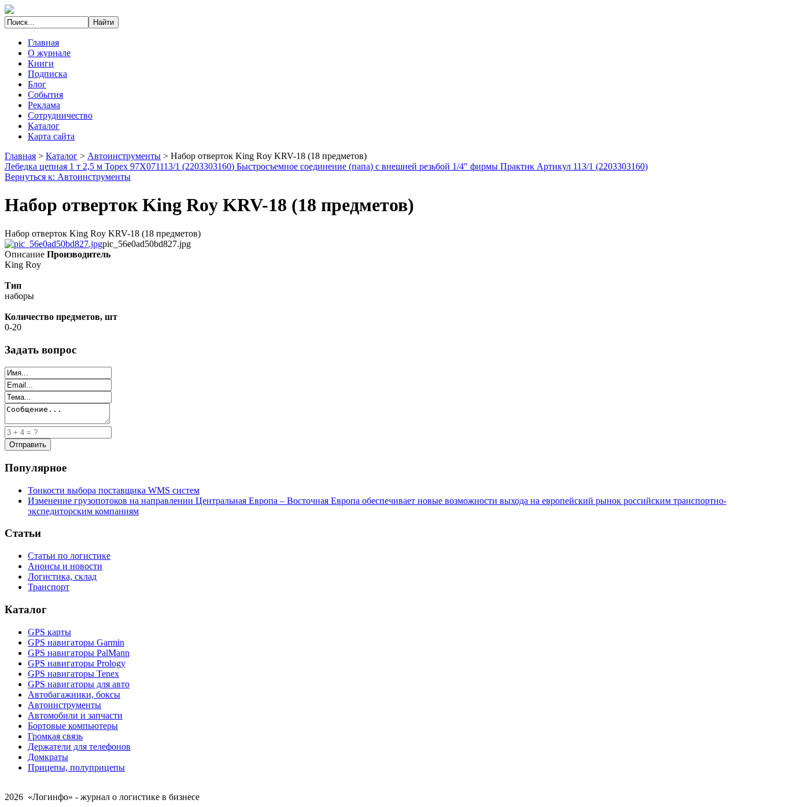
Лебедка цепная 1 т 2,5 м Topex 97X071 (82, 166)
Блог (37, 84)
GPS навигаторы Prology (76, 663)
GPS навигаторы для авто (79, 684)
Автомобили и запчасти (75, 715)
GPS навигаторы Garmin (76, 642)
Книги (41, 63)
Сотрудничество (60, 115)
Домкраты (48, 757)
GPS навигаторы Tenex (73, 674)
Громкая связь (55, 736)
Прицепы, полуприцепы (76, 767)
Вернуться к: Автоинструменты (68, 177)
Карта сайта (51, 136)
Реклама (44, 105)
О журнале (49, 53)
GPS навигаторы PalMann (79, 653)
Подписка (47, 74)
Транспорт (48, 587)
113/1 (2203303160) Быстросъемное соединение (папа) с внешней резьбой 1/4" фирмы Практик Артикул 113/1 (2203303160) (404, 166)
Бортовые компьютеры (73, 726)
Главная (43, 42)
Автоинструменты (124, 156)
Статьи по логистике (69, 556)
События (45, 95)
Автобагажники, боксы (74, 694)
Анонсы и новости (65, 566)
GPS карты (49, 632)
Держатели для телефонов (79, 746)
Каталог (44, 126)
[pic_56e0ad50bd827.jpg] (53, 244)
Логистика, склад (62, 576)
